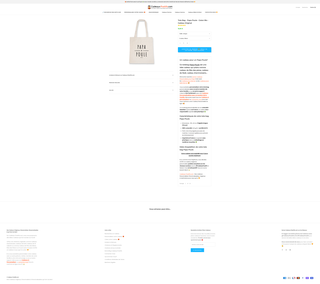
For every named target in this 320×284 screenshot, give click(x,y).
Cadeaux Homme (180, 12)
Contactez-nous (196, 99)
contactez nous (23, 262)
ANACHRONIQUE (153, 12)
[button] (182, 25)
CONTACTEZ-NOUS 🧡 (211, 12)
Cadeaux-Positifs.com (187, 174)
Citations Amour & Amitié (112, 248)
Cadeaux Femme (167, 12)
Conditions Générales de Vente (114, 259)
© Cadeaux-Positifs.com (13, 277)
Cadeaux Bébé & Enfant (195, 12)
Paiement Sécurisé (114, 82)
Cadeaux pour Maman (189, 81)
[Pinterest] (290, 250)
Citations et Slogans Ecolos (113, 245)
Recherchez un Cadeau (112, 234)
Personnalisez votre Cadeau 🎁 (114, 236)
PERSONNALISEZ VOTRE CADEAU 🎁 (134, 12)
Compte (298, 7)
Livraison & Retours (110, 242)
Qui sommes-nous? (111, 256)
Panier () (313, 7)
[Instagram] (286, 250)
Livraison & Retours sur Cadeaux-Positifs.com (122, 75)
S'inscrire (197, 250)
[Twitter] (187, 183)
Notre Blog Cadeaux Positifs (113, 251)
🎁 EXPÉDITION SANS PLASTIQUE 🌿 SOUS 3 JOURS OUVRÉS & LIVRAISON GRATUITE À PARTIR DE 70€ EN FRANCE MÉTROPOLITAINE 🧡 (160, 1)
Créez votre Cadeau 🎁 (112, 239)
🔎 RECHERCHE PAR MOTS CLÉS (111, 12)
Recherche (305, 7)
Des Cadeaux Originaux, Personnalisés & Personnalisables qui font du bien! (29, 279)
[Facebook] (185, 183)
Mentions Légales (110, 262)
